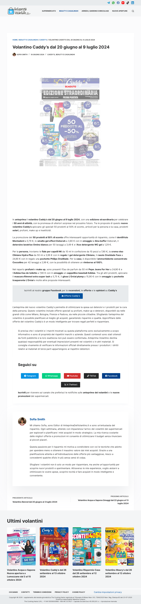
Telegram (31, 375)
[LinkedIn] (132, 2)
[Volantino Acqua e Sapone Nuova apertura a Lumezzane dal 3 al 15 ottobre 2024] (21, 546)
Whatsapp (53, 375)
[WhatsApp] (113, 2)
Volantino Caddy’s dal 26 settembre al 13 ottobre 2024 (53, 573)
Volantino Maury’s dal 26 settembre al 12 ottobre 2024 (118, 573)
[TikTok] (127, 2)
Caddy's (43, 40)
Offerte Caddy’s (72, 296)
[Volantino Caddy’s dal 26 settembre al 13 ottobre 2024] (54, 546)
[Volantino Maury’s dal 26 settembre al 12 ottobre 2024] (119, 546)
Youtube (74, 375)
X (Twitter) (72, 384)
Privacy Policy (62, 592)
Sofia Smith (37, 419)
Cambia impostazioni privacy (108, 592)
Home (15, 40)
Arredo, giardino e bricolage (95, 11)
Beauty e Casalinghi (68, 11)
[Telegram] (108, 2)
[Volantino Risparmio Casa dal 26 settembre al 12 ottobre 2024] (87, 546)
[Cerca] (133, 11)
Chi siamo (13, 592)
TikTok (93, 375)
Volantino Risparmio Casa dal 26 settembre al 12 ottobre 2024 (86, 573)
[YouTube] (123, 2)
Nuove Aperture (119, 11)
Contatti (25, 592)
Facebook (112, 375)
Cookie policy (78, 592)
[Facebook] (118, 2)
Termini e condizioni (42, 592)
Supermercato (49, 11)
